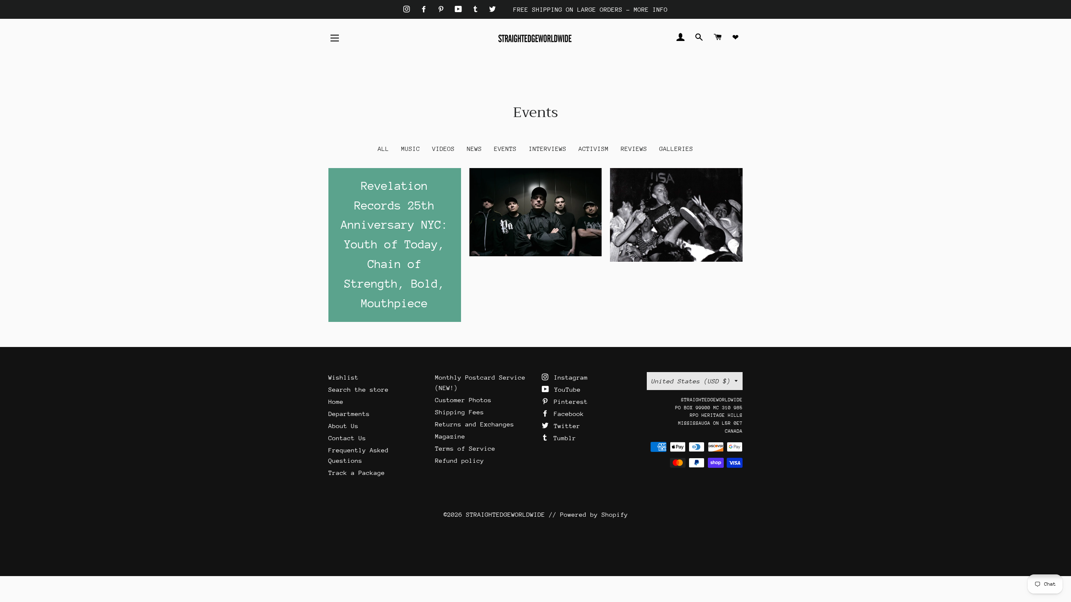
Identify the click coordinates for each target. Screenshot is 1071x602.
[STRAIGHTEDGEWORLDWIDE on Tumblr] (477, 9)
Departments (349, 413)
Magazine (450, 436)
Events (505, 148)
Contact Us (347, 437)
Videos (443, 148)
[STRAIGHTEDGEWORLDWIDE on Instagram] (408, 9)
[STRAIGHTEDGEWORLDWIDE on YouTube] (460, 9)
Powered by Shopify (594, 514)
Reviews (634, 148)
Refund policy (459, 460)
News (474, 148)
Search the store (358, 389)
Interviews (547, 148)
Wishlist (343, 377)
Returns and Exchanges (474, 424)
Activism (594, 148)
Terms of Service (465, 448)
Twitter (565, 425)
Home (335, 401)
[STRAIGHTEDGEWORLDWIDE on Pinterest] (443, 9)
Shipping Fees (459, 412)
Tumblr (563, 437)
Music (410, 148)
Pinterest (569, 401)
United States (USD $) (690, 381)
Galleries (676, 148)
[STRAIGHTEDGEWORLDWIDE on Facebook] (425, 9)
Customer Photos (463, 399)
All (383, 148)
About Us (343, 425)
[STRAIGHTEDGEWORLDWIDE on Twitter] (492, 9)
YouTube (566, 389)
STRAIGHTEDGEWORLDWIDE (505, 514)
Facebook (567, 413)
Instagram (569, 377)
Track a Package (356, 472)
